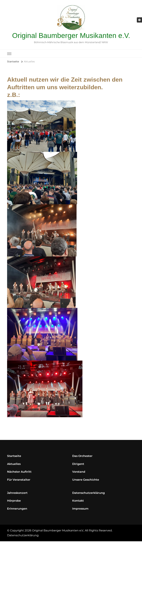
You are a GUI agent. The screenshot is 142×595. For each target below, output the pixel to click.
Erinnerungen (17, 508)
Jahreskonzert (17, 493)
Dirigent (78, 464)
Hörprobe (14, 500)
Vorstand (78, 471)
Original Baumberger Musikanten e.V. (71, 36)
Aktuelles (14, 464)
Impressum (80, 508)
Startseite (14, 456)
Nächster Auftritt (19, 471)
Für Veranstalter (18, 479)
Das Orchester (82, 456)
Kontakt (78, 500)
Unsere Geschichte (85, 479)
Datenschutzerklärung (88, 493)
